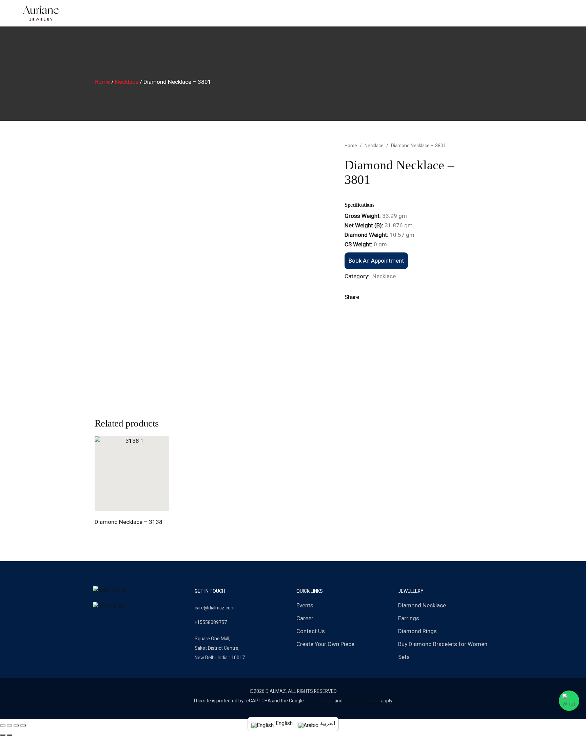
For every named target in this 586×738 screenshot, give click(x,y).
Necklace (126, 82)
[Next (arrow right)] (9, 735)
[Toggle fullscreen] (16, 725)
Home (102, 82)
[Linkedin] (128, 623)
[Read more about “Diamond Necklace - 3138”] (124, 504)
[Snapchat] (117, 623)
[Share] (9, 725)
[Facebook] (95, 623)
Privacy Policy (319, 700)
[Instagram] (106, 623)
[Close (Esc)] (2, 725)
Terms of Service (362, 700)
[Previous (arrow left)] (2, 735)
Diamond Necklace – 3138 (128, 522)
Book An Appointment (376, 261)
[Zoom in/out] (23, 725)
